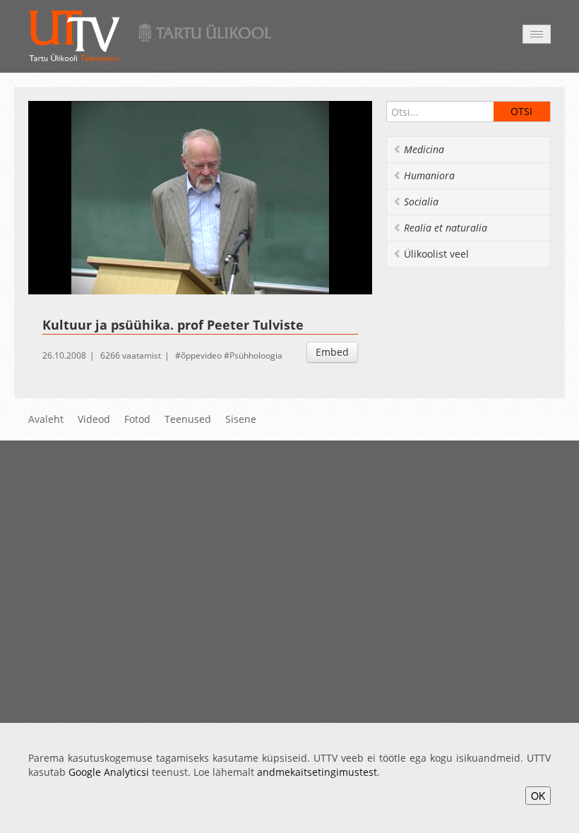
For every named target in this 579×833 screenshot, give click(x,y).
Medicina (424, 149)
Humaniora (429, 175)
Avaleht (46, 419)
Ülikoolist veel (436, 253)
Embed (332, 352)
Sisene (240, 419)
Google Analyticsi (108, 772)
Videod (94, 419)
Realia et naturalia (445, 227)
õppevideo (201, 355)
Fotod (137, 419)
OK (538, 796)
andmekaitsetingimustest (317, 772)
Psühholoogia (255, 355)
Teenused (188, 419)
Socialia (421, 201)
